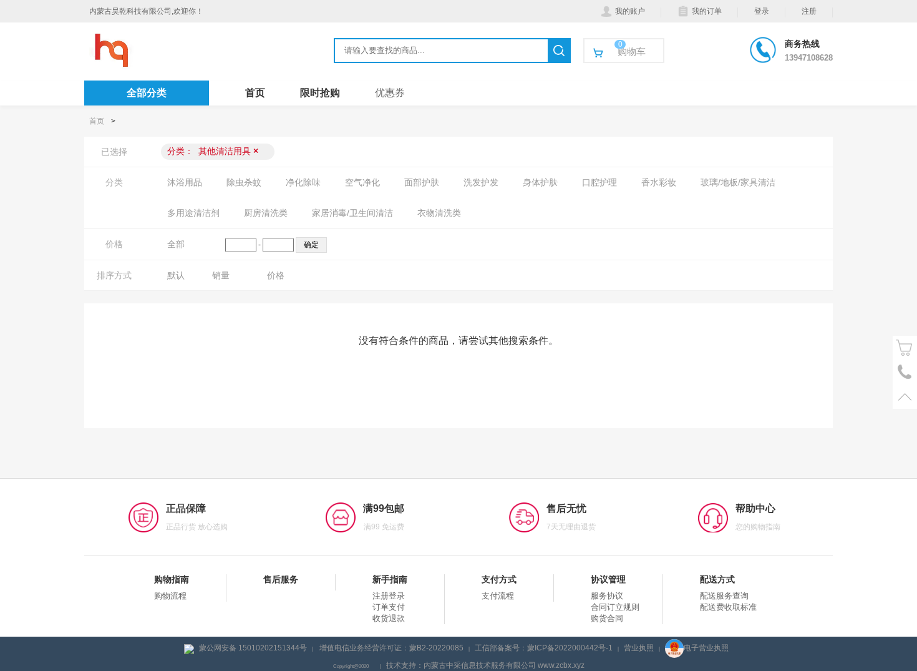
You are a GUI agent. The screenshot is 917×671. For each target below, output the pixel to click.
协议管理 (608, 579)
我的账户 (630, 11)
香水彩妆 (658, 182)
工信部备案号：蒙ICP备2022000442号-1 (544, 648)
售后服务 (280, 579)
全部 (176, 244)
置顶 (905, 396)
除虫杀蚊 (243, 182)
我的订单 (707, 11)
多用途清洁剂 (193, 213)
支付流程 (498, 595)
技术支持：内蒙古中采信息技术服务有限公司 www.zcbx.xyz (485, 665)
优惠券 (390, 92)
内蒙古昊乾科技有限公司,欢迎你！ (146, 11)
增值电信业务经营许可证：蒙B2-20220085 (391, 648)
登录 (761, 11)
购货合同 (607, 618)
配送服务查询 (724, 595)
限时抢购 (320, 92)
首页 (255, 92)
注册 (809, 11)
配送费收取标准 (728, 607)
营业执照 (639, 648)
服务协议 (607, 595)
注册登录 (388, 595)
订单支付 (388, 607)
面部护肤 (421, 182)
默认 (176, 275)
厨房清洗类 (266, 213)
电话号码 (905, 372)
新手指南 (389, 579)
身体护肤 (540, 182)
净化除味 (303, 182)
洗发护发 (480, 182)
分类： (212, 151)
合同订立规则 (615, 607)
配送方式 (717, 579)
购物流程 (170, 595)
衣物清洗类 (439, 213)
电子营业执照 (706, 648)
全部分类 (147, 92)
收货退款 (388, 618)
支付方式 (499, 579)
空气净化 (362, 182)
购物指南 (171, 579)
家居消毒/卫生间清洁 (352, 213)
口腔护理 (599, 182)
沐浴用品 (184, 182)
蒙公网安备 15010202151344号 (253, 648)
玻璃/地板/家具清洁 (738, 182)
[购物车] (905, 348)
